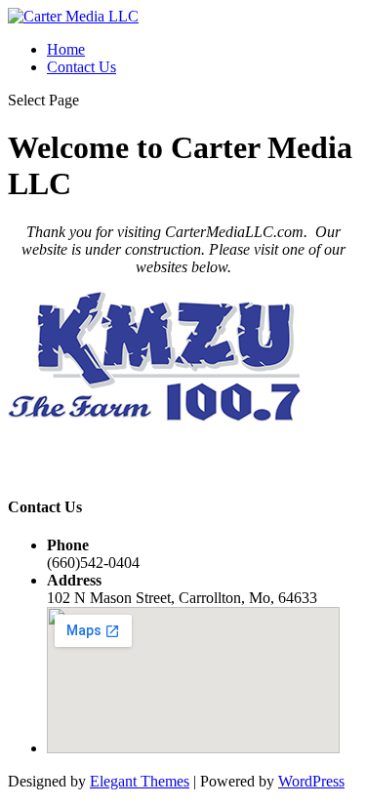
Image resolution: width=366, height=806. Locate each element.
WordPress (311, 781)
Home (66, 49)
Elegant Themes (139, 781)
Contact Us (81, 67)
